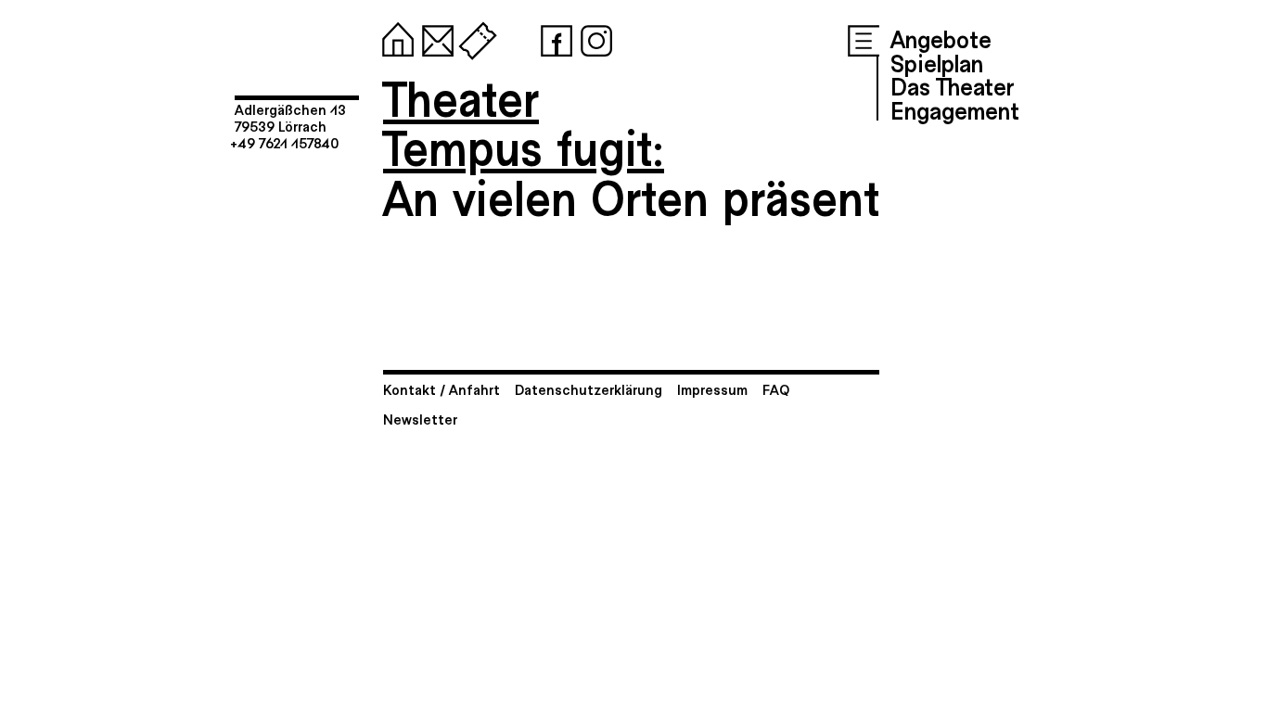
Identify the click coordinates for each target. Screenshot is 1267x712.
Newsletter (420, 418)
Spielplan (936, 62)
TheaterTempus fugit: (523, 122)
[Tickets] (474, 37)
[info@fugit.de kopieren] (434, 37)
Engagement (954, 109)
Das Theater (952, 85)
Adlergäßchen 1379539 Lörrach (290, 117)
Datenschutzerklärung (588, 389)
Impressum (712, 389)
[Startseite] (394, 37)
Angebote (941, 38)
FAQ (775, 389)
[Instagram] (592, 37)
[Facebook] (552, 37)
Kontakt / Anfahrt (441, 389)
